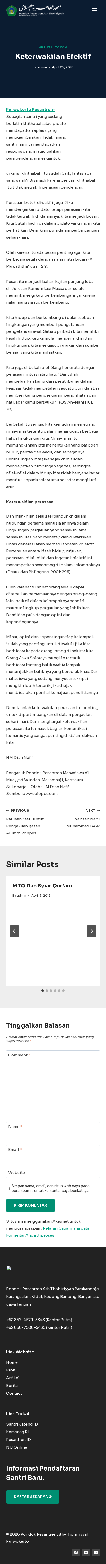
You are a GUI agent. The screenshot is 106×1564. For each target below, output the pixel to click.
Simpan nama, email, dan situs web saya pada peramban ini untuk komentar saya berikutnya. (51, 1188)
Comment (19, 1055)
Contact (14, 1393)
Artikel (46, 47)
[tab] (42, 990)
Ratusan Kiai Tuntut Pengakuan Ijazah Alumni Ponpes (25, 822)
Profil (11, 1370)
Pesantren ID (18, 1439)
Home (12, 1362)
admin (42, 67)
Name (15, 1126)
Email (15, 1149)
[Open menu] (94, 10)
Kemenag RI (17, 1431)
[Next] (91, 931)
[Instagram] (86, 1552)
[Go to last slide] (14, 931)
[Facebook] (76, 1552)
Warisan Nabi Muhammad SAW (83, 819)
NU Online (16, 1447)
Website (16, 1172)
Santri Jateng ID (22, 1424)
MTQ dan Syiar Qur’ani (42, 886)
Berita (12, 1385)
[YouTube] (96, 1552)
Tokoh (61, 47)
